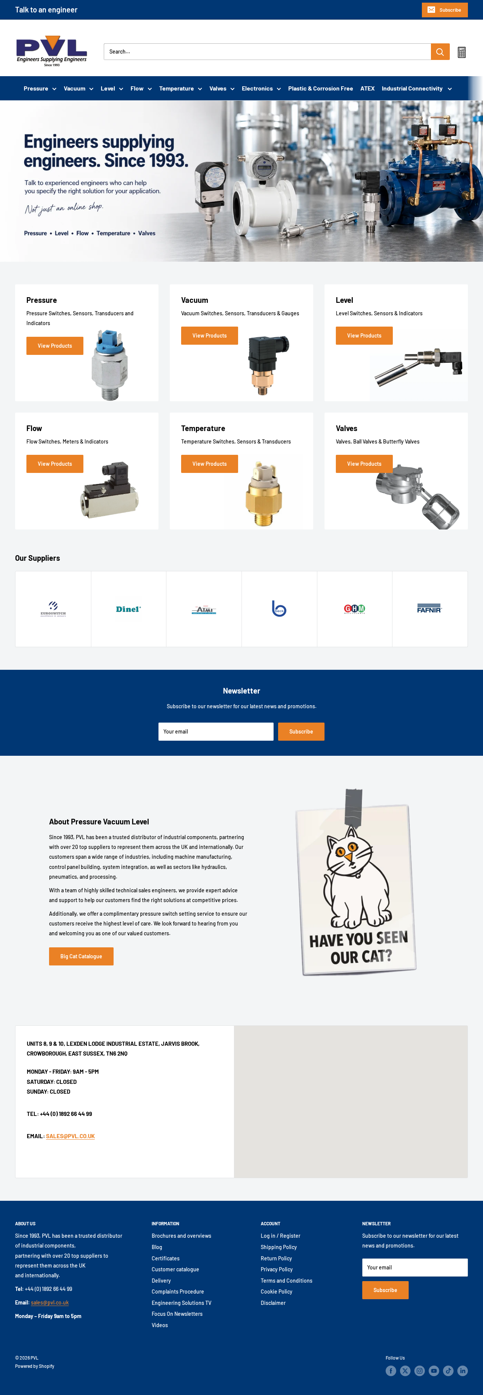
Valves (217, 88)
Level (108, 88)
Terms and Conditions (286, 1280)
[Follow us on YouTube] (434, 1371)
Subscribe (450, 10)
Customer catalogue (175, 1269)
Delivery (161, 1280)
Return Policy (276, 1258)
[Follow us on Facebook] (391, 1371)
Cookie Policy (276, 1291)
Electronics (257, 88)
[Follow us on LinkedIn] (462, 1371)
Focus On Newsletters (177, 1314)
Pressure (36, 88)
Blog (157, 1247)
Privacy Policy (277, 1269)
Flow (137, 88)
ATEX (367, 88)
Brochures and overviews (181, 1235)
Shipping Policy (279, 1247)
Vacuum (74, 88)
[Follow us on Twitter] (405, 1371)
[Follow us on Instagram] (419, 1371)
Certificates (166, 1258)
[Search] (440, 51)
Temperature (176, 88)
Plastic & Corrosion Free (320, 88)
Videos (160, 1325)
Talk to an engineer (46, 9)
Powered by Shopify (34, 1366)
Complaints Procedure (178, 1291)
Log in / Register (280, 1235)
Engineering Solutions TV (181, 1303)
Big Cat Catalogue (81, 956)
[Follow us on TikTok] (448, 1371)
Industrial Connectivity (413, 88)
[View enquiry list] (461, 54)
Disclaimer (273, 1303)
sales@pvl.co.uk (50, 1302)
